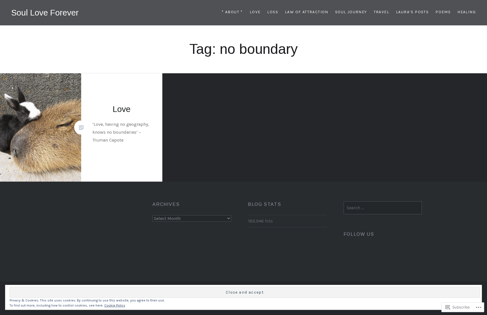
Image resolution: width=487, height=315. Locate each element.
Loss (272, 12)
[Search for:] (383, 207)
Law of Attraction (306, 12)
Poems (443, 12)
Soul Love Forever (45, 12)
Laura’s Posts (412, 12)
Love (255, 12)
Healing (466, 12)
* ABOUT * (232, 12)
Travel (381, 12)
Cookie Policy (114, 305)
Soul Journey (351, 12)
